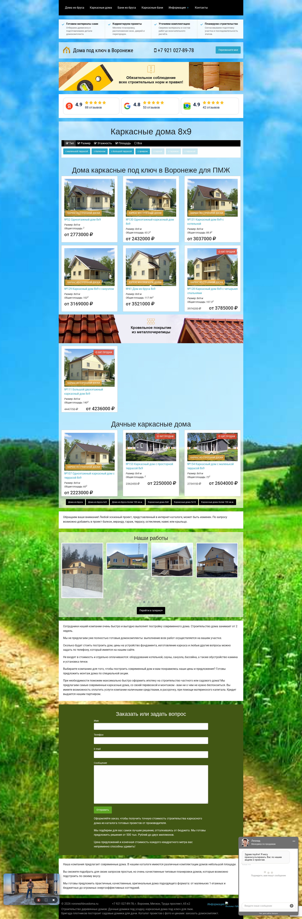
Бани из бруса (127, 7)
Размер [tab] (85, 143)
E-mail (97, 748)
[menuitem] (74, 7)
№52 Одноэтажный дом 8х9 (82, 219)
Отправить (102, 809)
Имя (96, 720)
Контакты (201, 7)
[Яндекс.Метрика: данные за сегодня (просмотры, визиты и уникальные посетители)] (233, 904)
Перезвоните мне (228, 49)
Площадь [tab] (124, 143)
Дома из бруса (74, 7)
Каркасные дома (101, 7)
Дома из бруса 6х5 (97, 502)
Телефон (98, 734)
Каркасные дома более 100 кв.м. (217, 502)
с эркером (143, 151)
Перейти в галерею (150, 610)
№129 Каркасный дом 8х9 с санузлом (89, 289)
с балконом (99, 151)
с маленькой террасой (77, 151)
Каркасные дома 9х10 (185, 502)
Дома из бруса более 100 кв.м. (127, 502)
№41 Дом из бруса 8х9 (140, 289)
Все (139, 143)
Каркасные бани (152, 7)
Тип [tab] (71, 143)
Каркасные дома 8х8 (158, 502)
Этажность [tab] (104, 143)
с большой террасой (121, 151)
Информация (177, 7)
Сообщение (100, 762)
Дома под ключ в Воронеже (102, 50)
